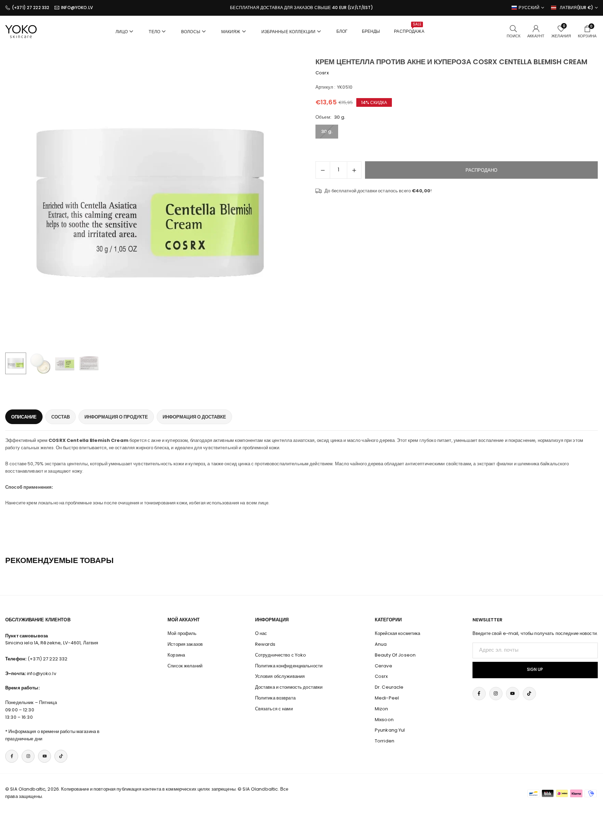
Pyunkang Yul (390, 730)
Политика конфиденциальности (289, 666)
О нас (261, 633)
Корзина (176, 655)
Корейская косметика (397, 633)
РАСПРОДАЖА (409, 28)
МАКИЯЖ (230, 32)
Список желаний (185, 666)
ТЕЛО (154, 32)
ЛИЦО (122, 32)
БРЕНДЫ (371, 31)
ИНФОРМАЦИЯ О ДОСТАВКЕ (194, 417)
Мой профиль (182, 633)
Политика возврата (275, 698)
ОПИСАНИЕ (24, 417)
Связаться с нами (274, 708)
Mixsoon (384, 719)
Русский (529, 7)
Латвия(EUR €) (576, 7)
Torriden (384, 741)
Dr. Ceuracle (389, 687)
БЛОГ (342, 31)
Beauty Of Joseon (395, 655)
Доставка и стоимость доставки (289, 687)
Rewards (265, 644)
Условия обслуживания (280, 676)
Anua (381, 644)
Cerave (383, 666)
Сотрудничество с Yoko (280, 655)
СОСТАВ (60, 417)
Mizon (381, 708)
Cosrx (322, 72)
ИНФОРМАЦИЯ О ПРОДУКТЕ (116, 417)
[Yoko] (21, 30)
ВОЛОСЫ (190, 32)
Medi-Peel (387, 698)
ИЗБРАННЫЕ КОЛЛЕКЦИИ (288, 32)
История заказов (185, 644)
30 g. (327, 131)
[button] (279, 203)
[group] (150, 203)
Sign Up (535, 669)
